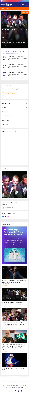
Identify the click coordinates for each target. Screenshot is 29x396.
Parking (4, 111)
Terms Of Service (15, 385)
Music (5, 1)
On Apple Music (9, 207)
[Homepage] (7, 5)
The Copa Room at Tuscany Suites (13, 42)
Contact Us (23, 385)
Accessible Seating (7, 116)
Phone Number (6, 103)
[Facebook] (7, 391)
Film (9, 1)
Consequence (2, 1)
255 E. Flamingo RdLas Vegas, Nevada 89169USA (8, 93)
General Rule (5, 120)
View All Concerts (6, 33)
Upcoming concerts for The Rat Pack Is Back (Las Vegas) (13, 52)
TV (12, 1)
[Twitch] (20, 391)
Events (7, 8)
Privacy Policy (6, 385)
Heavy (15, 1)
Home (2, 8)
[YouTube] (14, 391)
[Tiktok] (23, 391)
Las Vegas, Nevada (6, 45)
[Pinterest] (17, 391)
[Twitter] (10, 391)
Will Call (4, 107)
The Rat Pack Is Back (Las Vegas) (16, 56)
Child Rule (5, 124)
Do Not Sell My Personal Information (14, 387)
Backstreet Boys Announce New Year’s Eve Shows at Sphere (13, 232)
